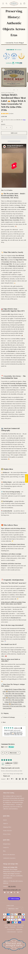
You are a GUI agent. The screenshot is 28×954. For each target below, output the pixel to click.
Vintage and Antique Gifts (13, 925)
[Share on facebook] (17, 779)
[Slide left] (10, 90)
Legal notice (19, 931)
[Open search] (2, 752)
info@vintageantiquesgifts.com (12, 890)
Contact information (11, 931)
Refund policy (12, 927)
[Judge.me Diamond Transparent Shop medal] (6, 56)
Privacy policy (20, 927)
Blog (4, 851)
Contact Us (6, 847)
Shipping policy (19, 929)
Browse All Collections (9, 854)
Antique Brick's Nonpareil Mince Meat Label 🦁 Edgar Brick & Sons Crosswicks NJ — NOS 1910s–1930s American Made (14, 691)
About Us (5, 823)
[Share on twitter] (20, 779)
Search (5, 820)
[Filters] (6, 752)
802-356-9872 (12, 886)
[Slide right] (17, 90)
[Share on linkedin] (26, 779)
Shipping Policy (7, 827)
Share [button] (4, 722)
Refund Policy (6, 844)
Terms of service (10, 929)
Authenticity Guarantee (9, 858)
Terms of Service (7, 830)
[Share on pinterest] (23, 779)
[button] (3, 3)
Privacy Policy (7, 834)
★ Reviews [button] (26, 478)
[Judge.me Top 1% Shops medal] (21, 56)
